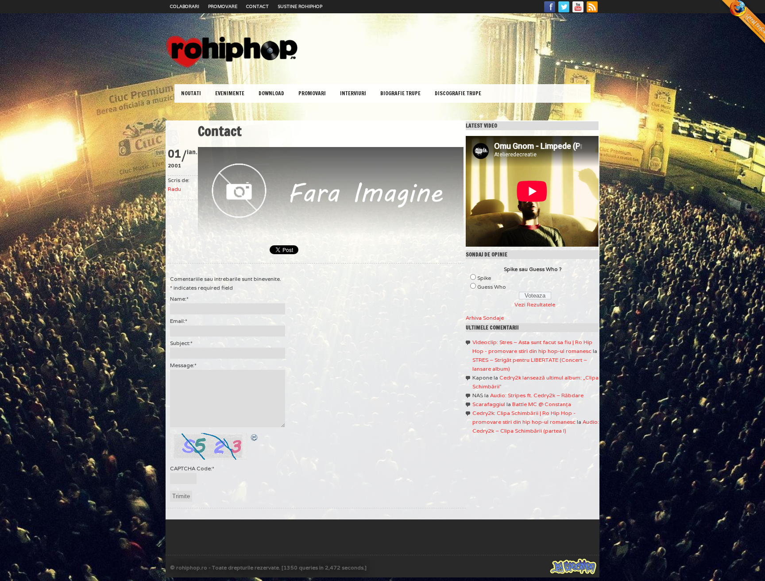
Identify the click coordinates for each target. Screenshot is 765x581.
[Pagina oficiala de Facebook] (550, 12)
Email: (178, 321)
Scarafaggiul (488, 404)
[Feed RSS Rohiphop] (592, 12)
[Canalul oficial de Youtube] (578, 12)
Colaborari (184, 6)
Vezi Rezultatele (534, 304)
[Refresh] (254, 437)
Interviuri (353, 93)
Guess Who (491, 286)
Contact (257, 6)
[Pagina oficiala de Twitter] (564, 12)
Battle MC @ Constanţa (541, 404)
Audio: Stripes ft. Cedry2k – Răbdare (536, 395)
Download (271, 93)
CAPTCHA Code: (192, 468)
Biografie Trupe (400, 93)
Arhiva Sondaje (485, 317)
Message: (183, 365)
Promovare (222, 6)
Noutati (191, 93)
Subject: (181, 343)
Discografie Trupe (458, 93)
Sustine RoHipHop (300, 6)
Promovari (312, 93)
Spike (484, 278)
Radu (174, 189)
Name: (179, 298)
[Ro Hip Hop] (232, 66)
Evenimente (229, 93)
